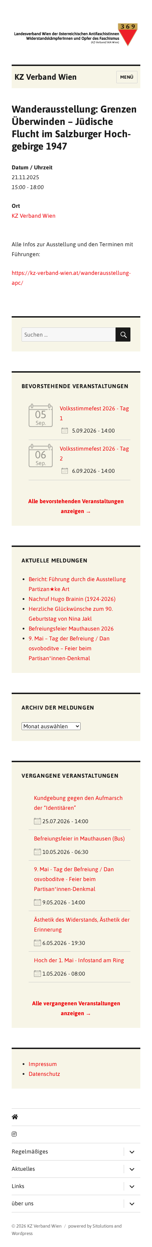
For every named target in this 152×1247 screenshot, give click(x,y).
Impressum (43, 1064)
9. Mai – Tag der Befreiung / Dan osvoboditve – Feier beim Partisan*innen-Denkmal (69, 648)
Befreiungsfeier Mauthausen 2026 (71, 628)
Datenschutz (44, 1074)
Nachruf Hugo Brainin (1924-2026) (72, 599)
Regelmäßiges (30, 1151)
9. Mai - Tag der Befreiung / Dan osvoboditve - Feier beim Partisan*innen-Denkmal (74, 879)
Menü (127, 77)
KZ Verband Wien (45, 77)
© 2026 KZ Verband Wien (37, 1226)
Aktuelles (23, 1168)
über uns (23, 1203)
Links (18, 1186)
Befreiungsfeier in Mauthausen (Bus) (79, 838)
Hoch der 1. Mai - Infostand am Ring (79, 960)
